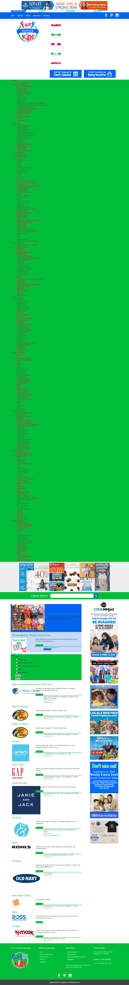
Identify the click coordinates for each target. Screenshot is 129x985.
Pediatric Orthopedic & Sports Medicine (28, 284)
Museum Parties (22, 335)
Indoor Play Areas (22, 190)
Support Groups (21, 147)
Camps (15, 81)
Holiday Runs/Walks (23, 539)
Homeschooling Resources (25, 135)
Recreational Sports (23, 215)
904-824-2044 (48, 875)
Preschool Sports (22, 481)
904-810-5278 (48, 795)
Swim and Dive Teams (23, 503)
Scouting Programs (22, 398)
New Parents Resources (24, 137)
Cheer (18, 458)
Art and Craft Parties (23, 301)
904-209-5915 (48, 833)
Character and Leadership (24, 360)
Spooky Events (21, 554)
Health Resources (18, 243)
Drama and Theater (23, 369)
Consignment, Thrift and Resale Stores (28, 424)
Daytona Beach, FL (73, 952)
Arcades (19, 158)
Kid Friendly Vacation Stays (25, 192)
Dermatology (20, 262)
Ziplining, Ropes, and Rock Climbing (27, 241)
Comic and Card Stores (24, 422)
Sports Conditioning (23, 496)
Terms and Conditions (46, 954)
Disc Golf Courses (22, 171)
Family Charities (21, 128)
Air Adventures (21, 154)
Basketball (20, 456)
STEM (18, 403)
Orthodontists (21, 281)
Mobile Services (23, 672)
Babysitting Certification (24, 358)
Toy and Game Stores (23, 449)
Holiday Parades (22, 537)
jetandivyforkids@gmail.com (52, 835)
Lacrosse (19, 475)
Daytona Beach (70, 11)
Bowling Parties (21, 305)
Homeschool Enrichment (24, 381)
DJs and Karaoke (22, 320)
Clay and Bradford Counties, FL (76, 957)
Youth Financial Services (24, 150)
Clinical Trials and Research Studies (27, 258)
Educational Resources (24, 92)
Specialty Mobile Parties (24, 345)
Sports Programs (18, 450)
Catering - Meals (22, 311)
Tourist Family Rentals (23, 447)
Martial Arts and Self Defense (25, 479)
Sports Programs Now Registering (27, 498)
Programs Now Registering (25, 394)
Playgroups (20, 141)
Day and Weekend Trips (24, 169)
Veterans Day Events (23, 560)
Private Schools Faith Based (25, 107)
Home (12, 16)
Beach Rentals (21, 415)
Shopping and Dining (19, 411)
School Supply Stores (23, 441)
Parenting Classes (22, 392)
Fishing (19, 175)
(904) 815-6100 (48, 719)
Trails (18, 237)
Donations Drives (22, 528)
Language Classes (22, 383)
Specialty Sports (21, 494)
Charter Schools (21, 88)
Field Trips (20, 173)
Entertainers (20, 322)
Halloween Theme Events (24, 535)
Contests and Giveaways (24, 526)
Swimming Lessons (22, 505)
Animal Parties (21, 299)
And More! (70, 959)
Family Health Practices (24, 269)
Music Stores (21, 437)
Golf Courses (21, 184)
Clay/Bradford (98, 11)
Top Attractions (21, 233)
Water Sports (21, 515)
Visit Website (47, 649)
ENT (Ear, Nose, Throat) (24, 264)
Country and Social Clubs (24, 167)
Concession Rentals (23, 315)
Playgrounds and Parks (24, 207)
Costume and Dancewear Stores (26, 426)
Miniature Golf (21, 198)
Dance (19, 367)
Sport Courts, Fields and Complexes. (28, 220)
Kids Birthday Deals (22, 332)
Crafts (18, 366)
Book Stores (20, 418)
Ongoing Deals (21, 545)
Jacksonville (42, 11)
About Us (42, 959)
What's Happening (18, 520)
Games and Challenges (24, 181)
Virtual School (21, 120)
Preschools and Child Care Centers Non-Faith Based (32, 105)
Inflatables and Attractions (24, 330)
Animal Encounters (22, 156)
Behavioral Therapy (23, 247)
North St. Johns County (25, 663)
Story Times (20, 405)
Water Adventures (22, 239)
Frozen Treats (21, 432)
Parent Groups (21, 139)
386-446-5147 (48, 857)
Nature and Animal (22, 388)
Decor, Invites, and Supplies (25, 318)
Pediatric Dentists (22, 282)
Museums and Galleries (24, 201)
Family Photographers (23, 131)
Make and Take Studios (24, 196)
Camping (19, 165)
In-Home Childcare (22, 98)
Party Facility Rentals (23, 337)
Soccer (19, 490)
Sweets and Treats (22, 445)
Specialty (19, 401)
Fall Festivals (21, 530)
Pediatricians (20, 288)
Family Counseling (22, 265)
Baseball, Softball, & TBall (24, 454)
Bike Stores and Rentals (24, 416)
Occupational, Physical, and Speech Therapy (30, 279)
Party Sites (20, 339)
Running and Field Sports (24, 483)
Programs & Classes (19, 352)
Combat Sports (21, 460)
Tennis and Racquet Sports (25, 509)
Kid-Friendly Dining (22, 433)
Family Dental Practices (24, 267)
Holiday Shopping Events (24, 541)
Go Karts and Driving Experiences (27, 182)
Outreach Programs (23, 390)
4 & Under (20, 354)
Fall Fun (19, 532)
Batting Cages (21, 160)
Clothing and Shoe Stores (24, 420)
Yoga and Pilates (22, 518)
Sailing (19, 484)
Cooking (19, 364)
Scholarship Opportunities (24, 111)
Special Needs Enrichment (25, 399)
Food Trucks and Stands (24, 326)
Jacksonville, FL (72, 954)
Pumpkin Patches (22, 547)
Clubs (18, 362)
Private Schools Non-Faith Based (27, 109)
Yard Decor (20, 350)
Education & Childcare (19, 84)
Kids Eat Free (21, 435)
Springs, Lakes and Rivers (24, 222)
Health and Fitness (22, 469)
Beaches (19, 162)
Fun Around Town (18, 152)
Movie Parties (21, 333)
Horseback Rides (22, 188)
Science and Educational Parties (26, 343)
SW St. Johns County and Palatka (28, 666)
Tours (18, 235)
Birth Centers (21, 249)
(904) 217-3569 (48, 700)
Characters (20, 313)
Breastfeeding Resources (24, 252)
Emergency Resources (23, 126)
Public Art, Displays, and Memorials (27, 209)
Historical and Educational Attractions (28, 186)
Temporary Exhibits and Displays (26, 230)
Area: (17, 657)
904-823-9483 (48, 755)
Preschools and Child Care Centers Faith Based (31, 103)
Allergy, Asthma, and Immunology (27, 245)
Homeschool (20, 96)
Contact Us (43, 962)
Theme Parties (21, 349)
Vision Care (20, 294)
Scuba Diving (21, 486)
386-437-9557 (48, 940)
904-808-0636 (48, 779)
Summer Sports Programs (24, 500)
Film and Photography (23, 375)
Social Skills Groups (23, 143)
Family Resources (18, 124)
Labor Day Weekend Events (25, 543)
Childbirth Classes (22, 254)
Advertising (37, 16)
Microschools (21, 101)
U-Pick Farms (21, 558)
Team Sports (20, 507)
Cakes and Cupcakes (23, 307)
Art (18, 356)
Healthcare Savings (22, 271)
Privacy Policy (44, 957)
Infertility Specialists (23, 273)
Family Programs (22, 373)
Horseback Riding (22, 473)
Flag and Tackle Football (24, 464)
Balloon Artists (21, 303)
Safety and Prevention (23, 396)
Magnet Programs (22, 99)
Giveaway (46, 16)
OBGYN (19, 277)
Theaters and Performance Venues (27, 232)
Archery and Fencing (23, 452)
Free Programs (21, 377)
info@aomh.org (48, 702)
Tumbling (19, 511)
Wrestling (19, 517)
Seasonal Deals (21, 550)
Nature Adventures (22, 203)
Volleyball (19, 513)
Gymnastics (20, 467)
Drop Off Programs (22, 90)
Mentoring (20, 384)
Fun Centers (20, 179)
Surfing (19, 501)
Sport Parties (21, 347)
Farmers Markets (22, 430)
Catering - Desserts (22, 309)
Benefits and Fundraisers (24, 524)
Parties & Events (18, 298)
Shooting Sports (21, 488)
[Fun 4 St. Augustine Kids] (28, 31)
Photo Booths (21, 341)
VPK (18, 122)
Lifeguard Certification (23, 477)
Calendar (20, 16)
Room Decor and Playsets (24, 439)
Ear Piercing (20, 428)
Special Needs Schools (24, 113)
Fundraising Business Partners (26, 133)
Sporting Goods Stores (23, 443)
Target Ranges (21, 228)
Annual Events (21, 522)
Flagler (20, 669)
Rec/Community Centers (24, 213)
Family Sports (21, 462)
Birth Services (21, 250)
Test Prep (20, 115)
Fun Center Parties (22, 328)
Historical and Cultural (23, 379)
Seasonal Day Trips (22, 549)
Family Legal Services (23, 130)
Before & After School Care (25, 86)
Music (18, 386)
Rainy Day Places (22, 211)
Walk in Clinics (21, 296)
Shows (19, 552)
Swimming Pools (22, 226)
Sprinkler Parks (21, 224)
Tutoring (19, 118)
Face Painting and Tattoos (24, 324)
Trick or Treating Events (24, 556)
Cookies (19, 316)
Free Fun (19, 177)
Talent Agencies (21, 148)
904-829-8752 (48, 908)
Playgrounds (20, 205)
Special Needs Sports (23, 492)
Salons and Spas (22, 216)
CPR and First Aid (22, 260)
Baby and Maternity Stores (25, 413)
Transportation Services (24, 116)
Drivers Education (22, 371)
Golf (18, 466)
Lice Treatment (21, 275)
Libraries (19, 194)
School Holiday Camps (23, 82)
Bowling (19, 164)
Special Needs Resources (24, 145)
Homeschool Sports (23, 471)
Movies (19, 199)
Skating (19, 218)
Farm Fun (20, 533)
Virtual (19, 407)
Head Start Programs (23, 94)
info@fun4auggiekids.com (51, 647)
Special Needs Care (23, 290)
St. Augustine (22, 659)
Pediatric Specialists (23, 286)
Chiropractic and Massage (24, 256)
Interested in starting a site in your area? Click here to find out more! (78, 966)
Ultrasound (20, 292)
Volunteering (20, 409)
